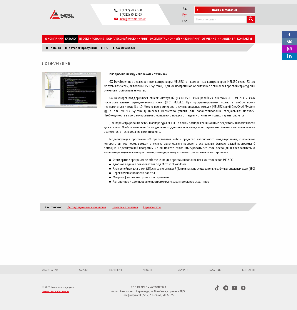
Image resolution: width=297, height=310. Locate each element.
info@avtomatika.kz (133, 19)
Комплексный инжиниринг (127, 39)
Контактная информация (55, 291)
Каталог (71, 39)
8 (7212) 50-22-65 (131, 14)
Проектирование (91, 39)
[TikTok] (217, 288)
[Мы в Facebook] (289, 34)
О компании (54, 39)
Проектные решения (125, 207)
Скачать (183, 270)
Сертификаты (152, 207)
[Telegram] (226, 288)
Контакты (244, 39)
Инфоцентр (226, 39)
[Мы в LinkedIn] (289, 56)
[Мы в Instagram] (289, 49)
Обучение (209, 39)
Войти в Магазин (224, 9)
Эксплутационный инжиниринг (86, 207)
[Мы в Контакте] (289, 41)
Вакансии (215, 270)
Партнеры (115, 270)
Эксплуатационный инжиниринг (175, 39)
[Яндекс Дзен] (243, 288)
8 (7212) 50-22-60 (131, 10)
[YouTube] (234, 288)
